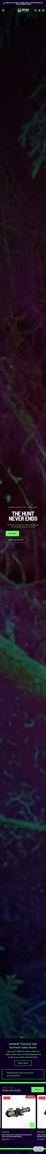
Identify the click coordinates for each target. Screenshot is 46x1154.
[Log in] (39, 10)
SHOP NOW (12, 533)
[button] (3, 10)
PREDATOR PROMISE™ (16, 540)
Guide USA (5, 1132)
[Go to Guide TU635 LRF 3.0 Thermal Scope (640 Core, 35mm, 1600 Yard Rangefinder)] (19, 1111)
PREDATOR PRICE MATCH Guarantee (20, 1074)
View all (37, 1090)
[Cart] (43, 10)
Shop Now (23, 1063)
